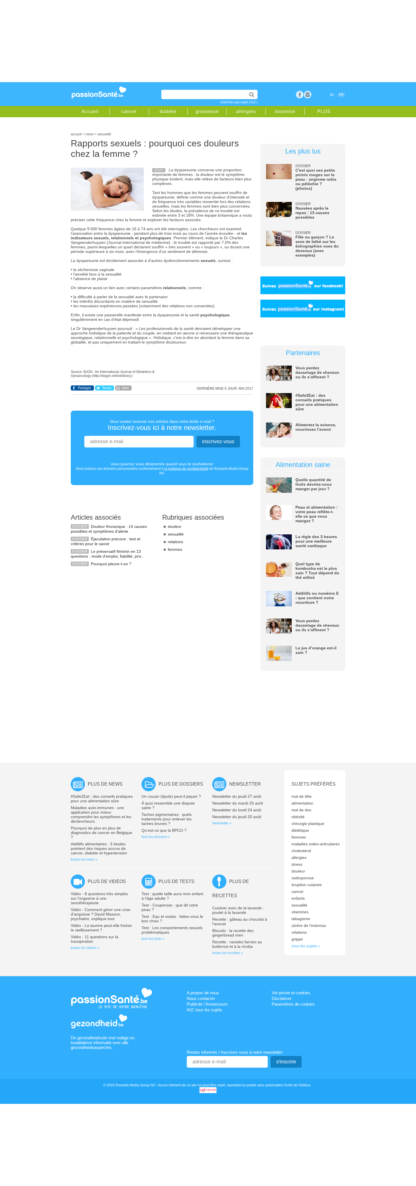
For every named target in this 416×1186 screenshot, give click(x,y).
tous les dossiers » (155, 837)
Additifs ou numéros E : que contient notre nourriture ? (317, 598)
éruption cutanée (306, 884)
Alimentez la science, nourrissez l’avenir (315, 427)
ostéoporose (302, 878)
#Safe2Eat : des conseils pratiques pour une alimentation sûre (316, 402)
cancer (129, 111)
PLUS (324, 111)
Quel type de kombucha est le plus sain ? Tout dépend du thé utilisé (317, 571)
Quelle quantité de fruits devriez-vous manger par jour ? (313, 484)
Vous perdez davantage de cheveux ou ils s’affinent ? (317, 372)
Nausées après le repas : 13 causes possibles (312, 212)
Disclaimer (281, 998)
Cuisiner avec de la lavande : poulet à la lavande (238, 910)
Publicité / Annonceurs (207, 1004)
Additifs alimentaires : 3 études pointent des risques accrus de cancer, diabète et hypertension (99, 848)
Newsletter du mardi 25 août (237, 803)
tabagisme (300, 918)
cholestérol (301, 850)
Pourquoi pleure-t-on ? (111, 564)
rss (307, 94)
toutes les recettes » (227, 953)
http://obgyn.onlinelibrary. (112, 376)
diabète (168, 111)
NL (332, 95)
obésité (298, 816)
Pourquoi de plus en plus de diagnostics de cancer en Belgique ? (101, 832)
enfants (298, 898)
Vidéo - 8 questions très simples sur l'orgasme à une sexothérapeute (99, 898)
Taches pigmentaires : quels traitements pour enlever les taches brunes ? (166, 819)
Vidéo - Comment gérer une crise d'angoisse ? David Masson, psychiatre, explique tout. (100, 914)
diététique (300, 830)
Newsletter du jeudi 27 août (236, 796)
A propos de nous (203, 992)
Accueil (90, 111)
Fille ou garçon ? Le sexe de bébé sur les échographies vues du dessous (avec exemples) (317, 246)
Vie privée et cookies (291, 992)
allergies (246, 111)
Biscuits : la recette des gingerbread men (233, 932)
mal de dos (301, 810)
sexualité (176, 534)
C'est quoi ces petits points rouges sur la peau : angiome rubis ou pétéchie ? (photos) (315, 179)
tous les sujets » (305, 946)
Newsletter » (221, 823)
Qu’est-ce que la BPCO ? (163, 830)
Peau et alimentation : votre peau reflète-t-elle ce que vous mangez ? (316, 514)
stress (296, 864)
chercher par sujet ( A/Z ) (239, 102)
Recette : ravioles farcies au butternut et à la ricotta (237, 944)
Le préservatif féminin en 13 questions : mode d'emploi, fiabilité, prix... (108, 553)
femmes (175, 549)
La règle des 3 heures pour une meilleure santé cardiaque (316, 541)
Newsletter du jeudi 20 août (236, 816)
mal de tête (301, 796)
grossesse (207, 111)
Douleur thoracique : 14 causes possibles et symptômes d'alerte (109, 529)
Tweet (106, 388)
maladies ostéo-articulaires (315, 844)
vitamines (299, 912)
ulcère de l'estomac (308, 925)
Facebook (299, 94)
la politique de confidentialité (186, 469)
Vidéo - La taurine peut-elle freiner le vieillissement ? (101, 927)
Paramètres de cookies (293, 1004)
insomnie (285, 111)
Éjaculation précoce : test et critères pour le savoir (105, 541)
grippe (297, 939)
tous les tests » (152, 939)
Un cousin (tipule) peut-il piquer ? (171, 796)
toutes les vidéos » (85, 948)
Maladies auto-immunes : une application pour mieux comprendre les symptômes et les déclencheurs (101, 814)
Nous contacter (201, 998)
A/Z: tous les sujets (204, 1009)
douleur (174, 526)
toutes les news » (84, 859)
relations (175, 541)
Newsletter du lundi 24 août (236, 810)
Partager (84, 388)
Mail (125, 388)
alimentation (302, 803)
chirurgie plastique (307, 823)
